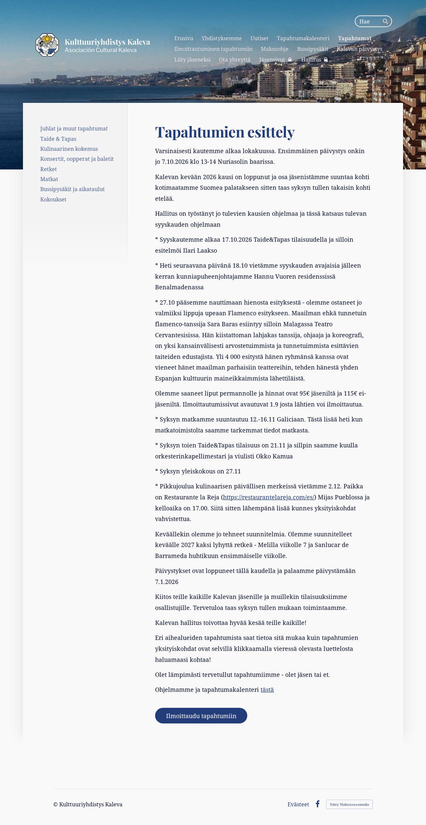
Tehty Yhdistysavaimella (349, 804)
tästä (267, 689)
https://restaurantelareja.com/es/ (268, 497)
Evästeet (298, 804)
